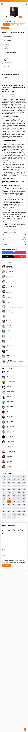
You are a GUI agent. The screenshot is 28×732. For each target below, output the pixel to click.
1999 (4, 511)
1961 (14, 486)
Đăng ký (26, 1)
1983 (23, 498)
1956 (14, 483)
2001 (14, 511)
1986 (14, 501)
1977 (19, 495)
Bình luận (5, 533)
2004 (4, 514)
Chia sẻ (14, 24)
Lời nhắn (22, 24)
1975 (9, 495)
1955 (9, 483)
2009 (4, 517)
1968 (23, 489)
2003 (23, 511)
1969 (4, 492)
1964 (4, 489)
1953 (23, 479)
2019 (9, 517)
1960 (9, 486)
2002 (19, 511)
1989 (4, 505)
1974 (4, 495)
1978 (23, 495)
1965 (9, 489)
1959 (4, 486)
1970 (9, 492)
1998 (23, 508)
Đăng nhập (19, 1)
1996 (14, 508)
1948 (14, 479)
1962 (19, 486)
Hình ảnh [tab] (16, 28)
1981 (14, 498)
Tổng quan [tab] (4, 28)
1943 (23, 476)
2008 (23, 514)
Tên (3, 550)
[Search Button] (23, 4)
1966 (14, 489)
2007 (19, 514)
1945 (4, 479)
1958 (23, 483)
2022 (14, 517)
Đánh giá (8, 24)
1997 (19, 508)
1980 (9, 498)
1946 (9, 479)
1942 (19, 476)
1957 (19, 483)
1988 (23, 501)
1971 (14, 492)
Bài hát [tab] (21, 28)
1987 (19, 501)
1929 (4, 476)
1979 (4, 498)
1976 (14, 495)
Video (6, 1)
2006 (14, 514)
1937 (14, 476)
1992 (19, 505)
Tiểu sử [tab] (11, 28)
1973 (23, 492)
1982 (19, 498)
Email (4, 555)
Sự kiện (2, 1)
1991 (14, 505)
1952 (19, 479)
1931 (9, 476)
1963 (23, 486)
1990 (9, 505)
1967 (19, 489)
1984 (4, 501)
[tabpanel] (14, 129)
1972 (19, 492)
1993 (23, 505)
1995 (9, 508)
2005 (9, 514)
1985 (9, 501)
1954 (4, 483)
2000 (9, 511)
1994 (4, 508)
